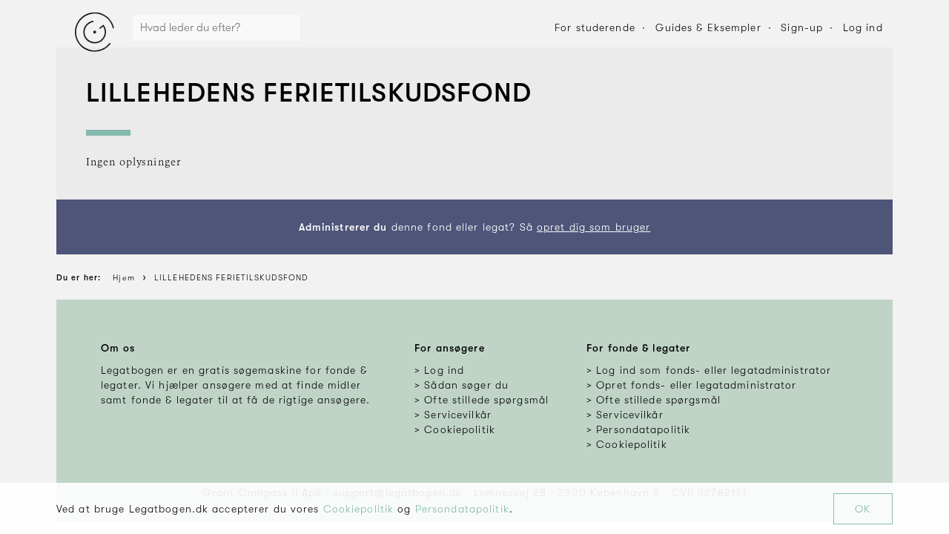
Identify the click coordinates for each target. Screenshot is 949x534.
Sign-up (802, 27)
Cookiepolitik (358, 509)
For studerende (595, 27)
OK (862, 509)
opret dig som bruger (593, 227)
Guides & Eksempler (708, 27)
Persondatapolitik (462, 509)
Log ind (863, 27)
